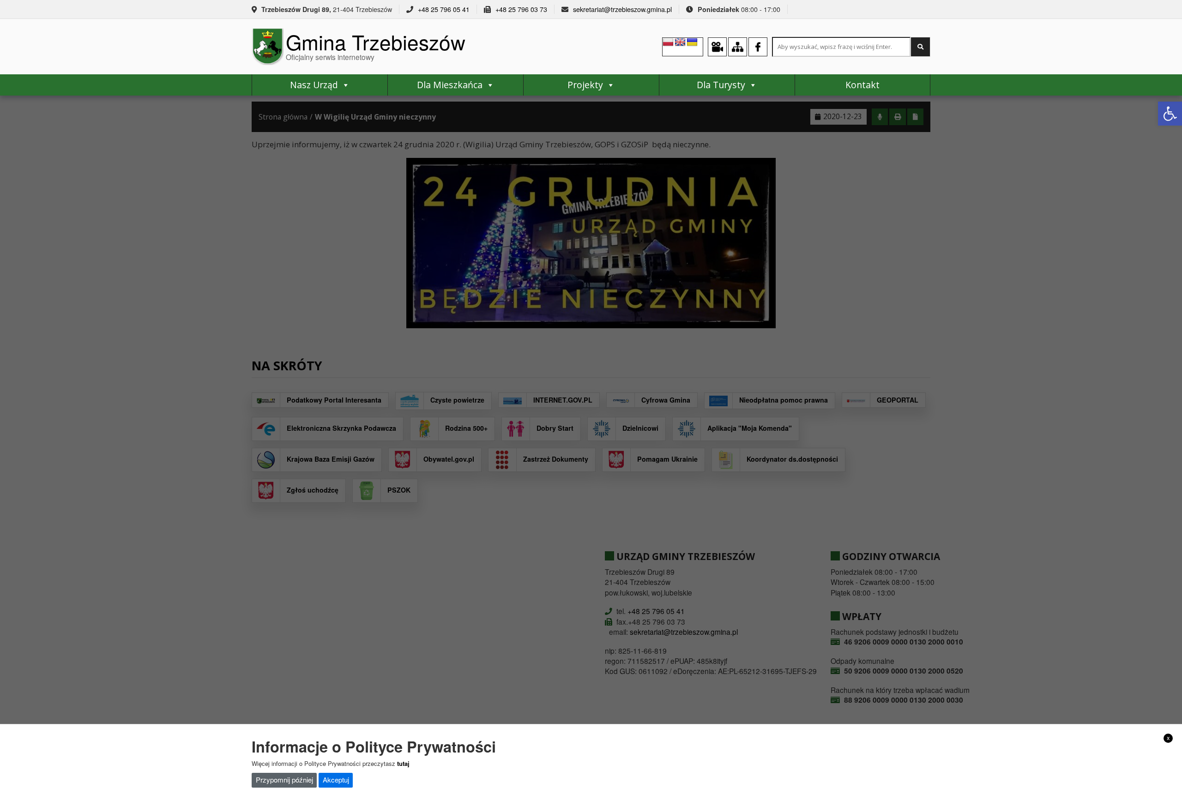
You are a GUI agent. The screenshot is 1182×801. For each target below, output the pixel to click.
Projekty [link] (585, 84)
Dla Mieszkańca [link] (449, 84)
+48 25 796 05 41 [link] (444, 9)
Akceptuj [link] (336, 779)
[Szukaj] (920, 47)
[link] (1170, 114)
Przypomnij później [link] (284, 779)
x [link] (1168, 738)
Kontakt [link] (862, 84)
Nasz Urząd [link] (314, 84)
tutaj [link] (403, 763)
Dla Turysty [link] (721, 84)
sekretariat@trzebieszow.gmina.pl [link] (622, 9)
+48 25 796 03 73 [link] (521, 9)
